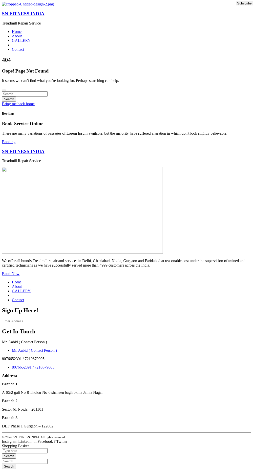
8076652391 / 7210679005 (33, 367)
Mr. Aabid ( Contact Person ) (34, 350)
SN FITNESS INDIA (23, 13)
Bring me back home (18, 104)
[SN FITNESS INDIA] (28, 4)
